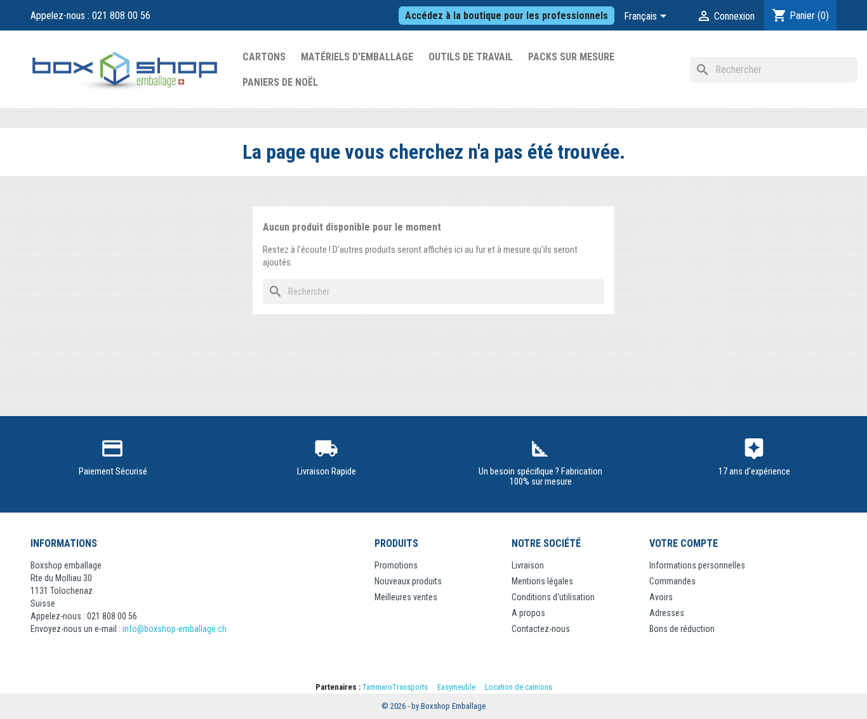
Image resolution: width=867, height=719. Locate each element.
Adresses (666, 613)
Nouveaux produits (408, 581)
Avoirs (661, 597)
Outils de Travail (470, 57)
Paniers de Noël (280, 82)
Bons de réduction (682, 629)
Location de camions (518, 687)
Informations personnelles (697, 565)
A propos (528, 613)
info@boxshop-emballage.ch (174, 629)
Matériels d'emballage (357, 57)
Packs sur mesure (571, 57)
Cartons (264, 57)
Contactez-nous (541, 629)
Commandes (672, 581)
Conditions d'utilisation (553, 597)
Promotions (396, 565)
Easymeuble (456, 687)
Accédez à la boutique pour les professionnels (506, 16)
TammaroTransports (395, 687)
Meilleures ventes (405, 597)
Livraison (528, 565)
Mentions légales (542, 581)
